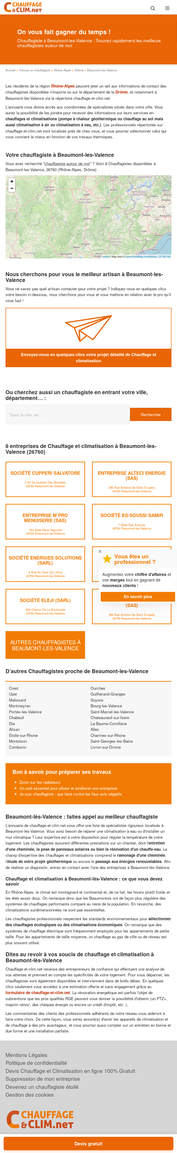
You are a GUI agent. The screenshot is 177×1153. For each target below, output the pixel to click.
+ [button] (11, 181)
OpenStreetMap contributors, (142, 256)
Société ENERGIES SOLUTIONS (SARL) (45, 560)
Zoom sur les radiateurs (39, 782)
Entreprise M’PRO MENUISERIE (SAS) (45, 518)
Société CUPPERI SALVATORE (45, 472)
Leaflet (106, 256)
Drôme (79, 70)
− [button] (11, 188)
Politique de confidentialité (36, 1062)
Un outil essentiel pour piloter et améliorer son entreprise (68, 788)
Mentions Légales (26, 1055)
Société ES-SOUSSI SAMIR (131, 515)
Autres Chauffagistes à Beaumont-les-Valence (45, 645)
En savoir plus (138, 596)
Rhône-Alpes (62, 70)
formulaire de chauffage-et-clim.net (38, 992)
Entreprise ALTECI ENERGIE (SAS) (132, 475)
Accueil (10, 70)
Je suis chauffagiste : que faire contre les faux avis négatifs (70, 794)
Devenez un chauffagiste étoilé (42, 1086)
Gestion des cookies (30, 1094)
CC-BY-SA (164, 256)
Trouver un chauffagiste (34, 70)
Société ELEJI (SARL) (45, 600)
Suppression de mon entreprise (43, 1078)
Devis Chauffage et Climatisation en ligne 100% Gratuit (70, 1070)
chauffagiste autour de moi (67, 163)
